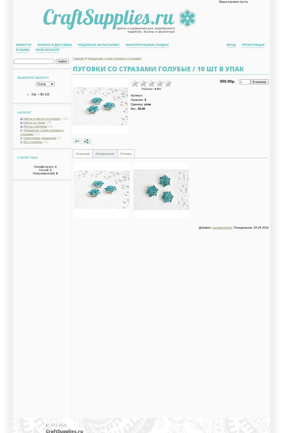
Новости (23, 45)
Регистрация (253, 45)
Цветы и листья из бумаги (41, 118)
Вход (231, 45)
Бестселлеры (32, 142)
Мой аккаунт (48, 50)
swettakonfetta (222, 227)
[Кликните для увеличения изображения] (100, 106)
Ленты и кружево (35, 126)
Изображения (105, 153)
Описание (83, 153)
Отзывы (23, 50)
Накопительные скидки (147, 45)
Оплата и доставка (54, 45)
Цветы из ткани (34, 122)
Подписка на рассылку (99, 45)
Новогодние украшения (39, 138)
